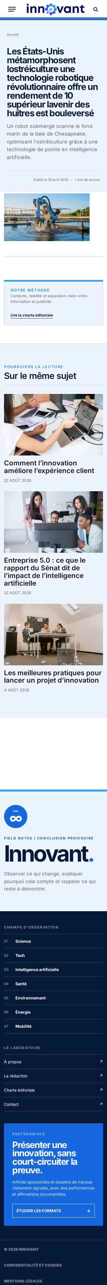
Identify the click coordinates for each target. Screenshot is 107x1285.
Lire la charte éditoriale (32, 315)
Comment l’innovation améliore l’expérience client (49, 467)
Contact (53, 1104)
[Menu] (12, 9)
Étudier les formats (53, 1210)
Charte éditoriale (53, 1090)
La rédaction (53, 1075)
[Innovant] (55, 9)
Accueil (13, 34)
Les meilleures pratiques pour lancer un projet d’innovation (53, 677)
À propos (53, 1061)
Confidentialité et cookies (33, 1265)
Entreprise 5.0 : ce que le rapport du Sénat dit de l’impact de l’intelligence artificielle (45, 571)
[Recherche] (95, 9)
